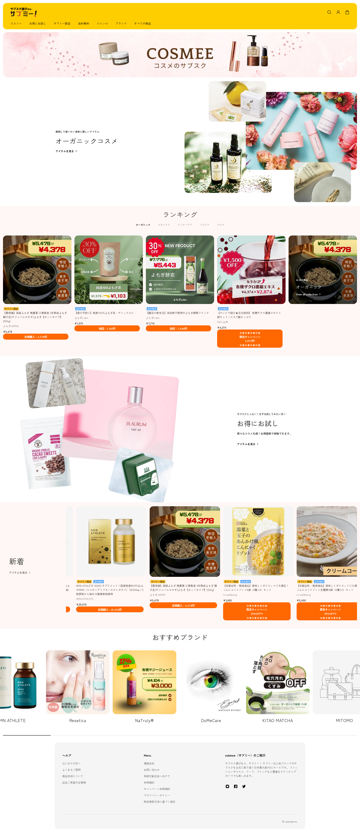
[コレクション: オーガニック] (323, 269)
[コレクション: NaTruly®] (78, 686)
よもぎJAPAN (11, 326)
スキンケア (164, 224)
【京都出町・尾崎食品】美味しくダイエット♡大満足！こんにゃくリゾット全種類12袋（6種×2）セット (221, 588)
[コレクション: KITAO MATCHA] (211, 686)
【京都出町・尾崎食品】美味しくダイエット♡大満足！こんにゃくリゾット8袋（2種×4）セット (147, 588)
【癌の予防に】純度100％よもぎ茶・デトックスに (104, 313)
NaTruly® (222, 322)
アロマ (220, 224)
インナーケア (185, 224)
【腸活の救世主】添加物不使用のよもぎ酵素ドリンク (177, 313)
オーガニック (143, 224)
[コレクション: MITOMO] (278, 686)
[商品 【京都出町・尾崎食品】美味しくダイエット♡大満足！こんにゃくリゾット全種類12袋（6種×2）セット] (223, 541)
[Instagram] (227, 786)
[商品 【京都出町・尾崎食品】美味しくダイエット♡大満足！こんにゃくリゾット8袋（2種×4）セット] (149, 541)
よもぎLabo (81, 318)
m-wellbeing (121, 595)
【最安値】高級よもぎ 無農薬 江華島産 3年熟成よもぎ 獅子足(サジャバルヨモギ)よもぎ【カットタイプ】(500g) (35, 317)
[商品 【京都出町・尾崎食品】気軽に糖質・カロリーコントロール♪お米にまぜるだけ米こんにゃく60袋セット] (296, 541)
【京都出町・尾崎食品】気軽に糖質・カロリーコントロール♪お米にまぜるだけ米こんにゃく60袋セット (294, 588)
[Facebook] (236, 786)
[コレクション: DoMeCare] (144, 686)
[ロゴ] (23, 12)
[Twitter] (244, 786)
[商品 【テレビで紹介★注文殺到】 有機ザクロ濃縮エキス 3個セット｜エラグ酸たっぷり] (251, 269)
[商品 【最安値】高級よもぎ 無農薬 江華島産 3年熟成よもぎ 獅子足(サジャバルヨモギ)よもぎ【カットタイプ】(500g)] (37, 269)
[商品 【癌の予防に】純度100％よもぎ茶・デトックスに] (108, 269)
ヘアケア (204, 224)
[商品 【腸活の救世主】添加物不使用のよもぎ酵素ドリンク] (180, 269)
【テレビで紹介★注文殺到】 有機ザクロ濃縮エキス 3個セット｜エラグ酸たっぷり (248, 315)
